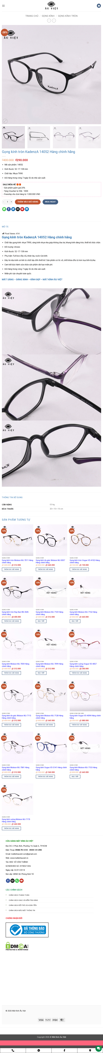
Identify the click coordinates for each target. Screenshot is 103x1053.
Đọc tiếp (41, 621)
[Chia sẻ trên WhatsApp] (4, 209)
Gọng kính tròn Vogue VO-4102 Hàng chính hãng (85, 561)
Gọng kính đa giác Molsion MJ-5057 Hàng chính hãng (50, 561)
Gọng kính (48, 16)
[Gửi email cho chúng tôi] (12, 881)
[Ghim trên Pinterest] (22, 209)
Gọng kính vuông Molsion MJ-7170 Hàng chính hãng (16, 820)
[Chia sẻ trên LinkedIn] (27, 209)
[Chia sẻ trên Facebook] (9, 209)
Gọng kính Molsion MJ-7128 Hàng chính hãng (49, 717)
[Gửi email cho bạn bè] (18, 209)
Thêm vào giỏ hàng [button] (11, 569)
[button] (3, 6)
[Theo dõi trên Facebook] (8, 881)
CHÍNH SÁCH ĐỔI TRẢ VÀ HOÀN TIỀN (23, 905)
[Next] (96, 75)
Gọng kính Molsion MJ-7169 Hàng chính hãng (49, 613)
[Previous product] (54, 20)
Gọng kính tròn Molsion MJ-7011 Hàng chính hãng (17, 561)
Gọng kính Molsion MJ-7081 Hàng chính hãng (15, 768)
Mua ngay (50, 202)
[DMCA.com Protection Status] (17, 946)
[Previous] (7, 75)
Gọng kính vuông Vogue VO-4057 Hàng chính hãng (83, 665)
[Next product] (49, 20)
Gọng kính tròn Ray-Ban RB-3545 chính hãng (15, 613)
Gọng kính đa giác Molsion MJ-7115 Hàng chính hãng (16, 717)
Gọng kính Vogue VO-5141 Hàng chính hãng (51, 768)
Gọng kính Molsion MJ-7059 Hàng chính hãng (15, 665)
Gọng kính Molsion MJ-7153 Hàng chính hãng (83, 768)
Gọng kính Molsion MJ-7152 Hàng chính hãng (83, 613)
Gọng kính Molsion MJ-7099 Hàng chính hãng (49, 665)
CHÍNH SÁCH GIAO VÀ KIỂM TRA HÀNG (23, 900)
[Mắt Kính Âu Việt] (51, 6)
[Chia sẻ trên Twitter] (13, 209)
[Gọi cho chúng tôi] (17, 881)
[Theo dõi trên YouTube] (21, 881)
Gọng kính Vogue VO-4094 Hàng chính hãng (85, 717)
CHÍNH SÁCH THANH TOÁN (19, 895)
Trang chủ (31, 16)
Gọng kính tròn (68, 16)
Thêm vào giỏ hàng (27, 202)
